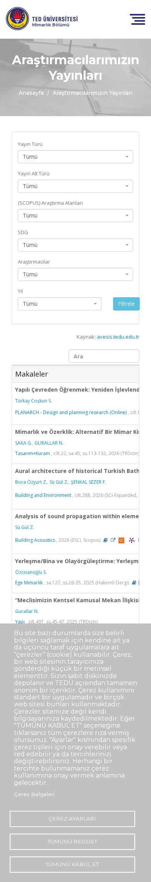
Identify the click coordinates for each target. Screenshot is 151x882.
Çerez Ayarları (72, 818)
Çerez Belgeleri (34, 794)
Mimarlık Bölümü (50, 24)
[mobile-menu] (137, 19)
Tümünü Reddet (72, 841)
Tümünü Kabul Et (72, 864)
